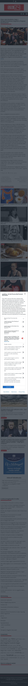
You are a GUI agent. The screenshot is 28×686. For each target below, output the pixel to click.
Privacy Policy (22, 391)
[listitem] (14, 319)
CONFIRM (8, 387)
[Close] (25, 294)
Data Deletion (6, 391)
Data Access (14, 391)
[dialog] (14, 343)
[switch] (23, 322)
